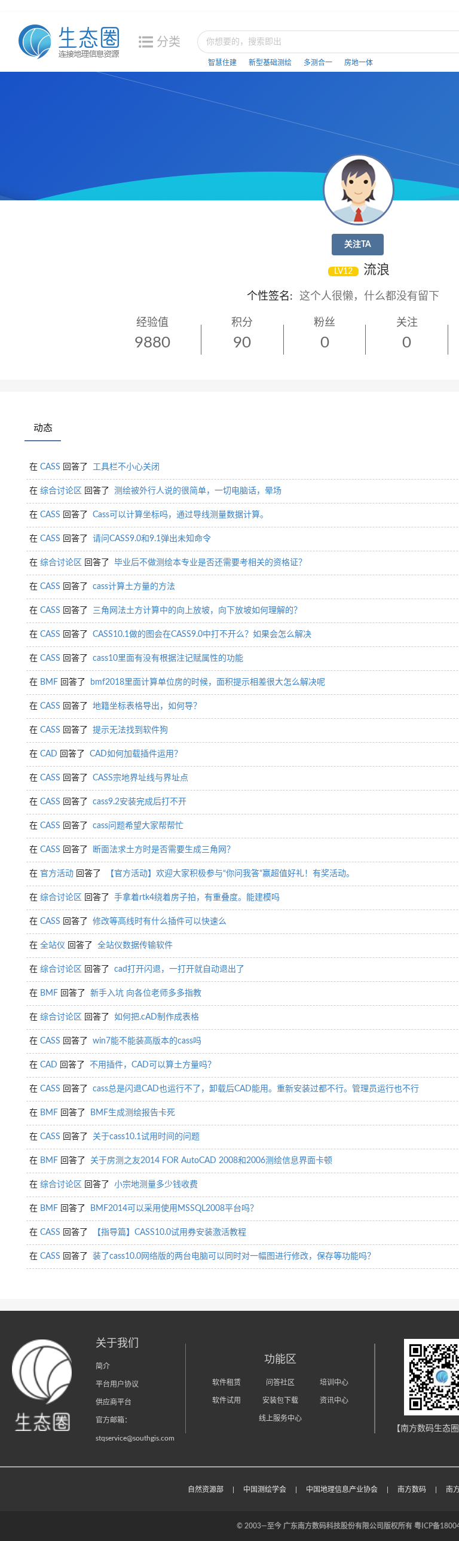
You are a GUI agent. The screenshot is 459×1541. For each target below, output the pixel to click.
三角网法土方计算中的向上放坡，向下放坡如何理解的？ (197, 610)
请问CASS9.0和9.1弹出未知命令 (152, 539)
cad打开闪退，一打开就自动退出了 (179, 969)
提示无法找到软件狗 (130, 730)
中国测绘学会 (264, 1489)
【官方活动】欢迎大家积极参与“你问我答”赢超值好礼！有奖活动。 (230, 873)
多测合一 (318, 62)
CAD (48, 754)
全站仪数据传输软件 (135, 945)
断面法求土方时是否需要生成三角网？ (164, 850)
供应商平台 (113, 1402)
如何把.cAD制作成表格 (156, 1017)
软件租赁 (226, 1382)
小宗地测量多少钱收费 (156, 1184)
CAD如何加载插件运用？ (136, 754)
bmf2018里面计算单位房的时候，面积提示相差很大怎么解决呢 (207, 682)
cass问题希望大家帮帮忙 (138, 826)
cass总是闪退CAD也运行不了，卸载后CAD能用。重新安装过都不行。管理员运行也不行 (256, 1089)
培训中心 (334, 1382)
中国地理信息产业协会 (342, 1489)
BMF (49, 682)
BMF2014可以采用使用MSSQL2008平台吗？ (174, 1208)
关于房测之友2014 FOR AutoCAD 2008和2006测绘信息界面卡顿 (211, 1160)
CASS (50, 467)
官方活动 (57, 873)
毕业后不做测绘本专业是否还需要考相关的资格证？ (210, 563)
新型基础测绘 (270, 62)
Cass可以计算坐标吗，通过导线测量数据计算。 (180, 515)
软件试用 (226, 1400)
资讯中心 (334, 1400)
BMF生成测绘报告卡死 (132, 1113)
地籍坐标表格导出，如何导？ (147, 706)
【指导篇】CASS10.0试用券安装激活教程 (169, 1232)
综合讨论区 (61, 491)
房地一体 (358, 62)
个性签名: (270, 296)
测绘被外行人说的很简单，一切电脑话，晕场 (197, 491)
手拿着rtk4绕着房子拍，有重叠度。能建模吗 (197, 897)
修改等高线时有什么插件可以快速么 (160, 921)
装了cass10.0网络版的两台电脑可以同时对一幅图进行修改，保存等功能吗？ (234, 1256)
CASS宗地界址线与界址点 (140, 778)
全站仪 (52, 945)
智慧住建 (222, 62)
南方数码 (411, 1489)
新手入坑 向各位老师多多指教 (145, 993)
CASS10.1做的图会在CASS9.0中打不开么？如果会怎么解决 (202, 634)
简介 (103, 1366)
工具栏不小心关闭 (126, 467)
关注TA (357, 244)
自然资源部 (206, 1489)
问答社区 (280, 1382)
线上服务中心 (280, 1418)
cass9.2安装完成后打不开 (139, 802)
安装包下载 (280, 1400)
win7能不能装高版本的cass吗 (147, 1041)
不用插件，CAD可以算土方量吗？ (153, 1065)
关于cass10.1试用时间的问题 (146, 1137)
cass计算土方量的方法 (134, 586)
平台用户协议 (117, 1384)
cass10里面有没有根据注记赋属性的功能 (168, 658)
